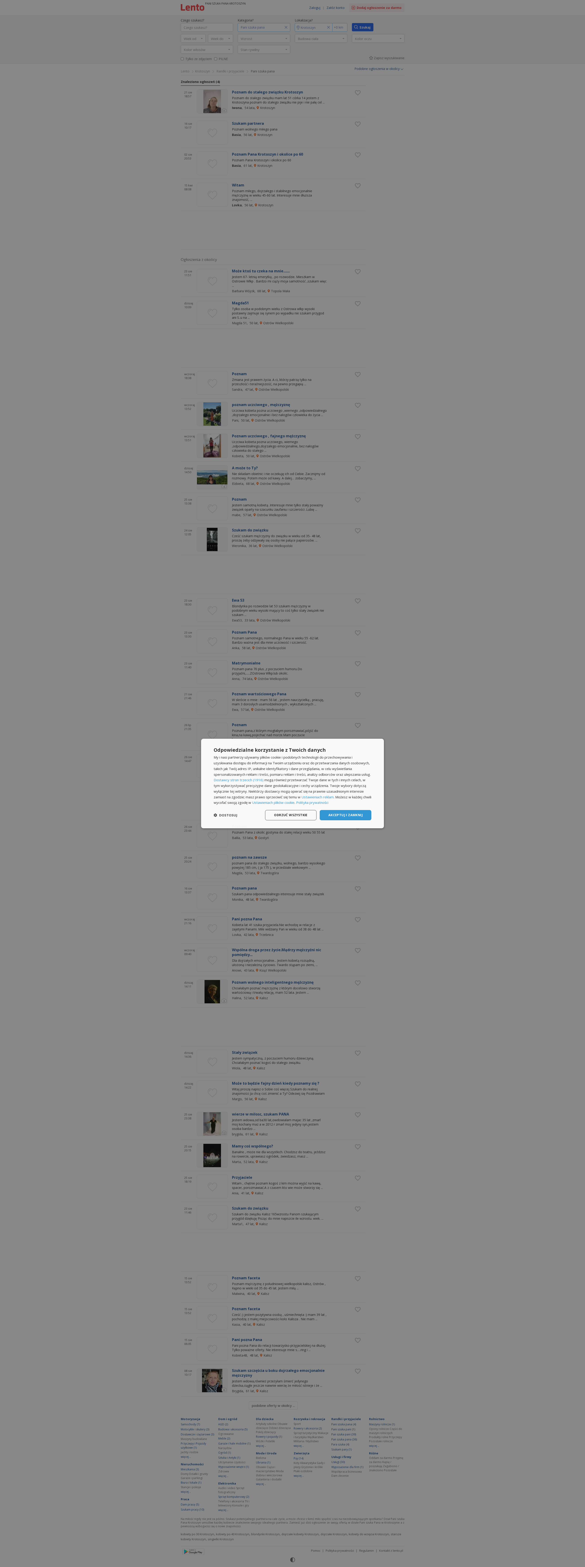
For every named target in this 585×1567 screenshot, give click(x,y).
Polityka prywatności (312, 802)
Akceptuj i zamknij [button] (345, 815)
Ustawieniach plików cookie (273, 802)
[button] (225, 815)
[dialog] (292, 783)
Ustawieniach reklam (317, 797)
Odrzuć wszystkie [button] (290, 815)
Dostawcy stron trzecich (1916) (238, 780)
